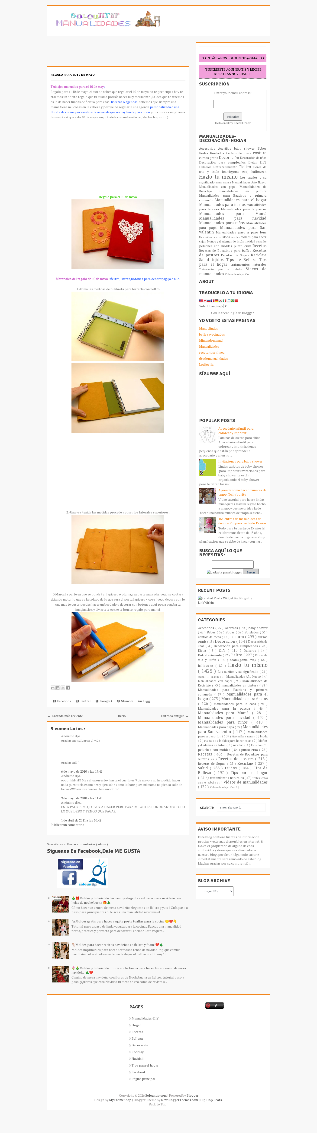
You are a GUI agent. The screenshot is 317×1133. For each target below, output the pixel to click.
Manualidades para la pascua (244, 209)
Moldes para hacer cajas (235, 741)
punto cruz (243, 246)
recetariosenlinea (211, 352)
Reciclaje (258, 255)
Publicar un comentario (67, 824)
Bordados (218, 153)
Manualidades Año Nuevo (249, 182)
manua (227, 182)
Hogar (136, 1025)
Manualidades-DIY (145, 1018)
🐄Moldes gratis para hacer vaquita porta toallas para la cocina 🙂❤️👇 (124, 921)
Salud (205, 259)
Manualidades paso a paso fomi (241, 232)
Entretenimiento (226, 167)
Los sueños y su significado (239, 671)
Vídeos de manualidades (245, 782)
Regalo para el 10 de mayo (73, 75)
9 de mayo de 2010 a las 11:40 (81, 798)
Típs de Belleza (242, 259)
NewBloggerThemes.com (180, 1100)
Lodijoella (206, 364)
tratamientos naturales (248, 264)
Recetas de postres (236, 758)
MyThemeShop (120, 1100)
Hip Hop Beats (211, 1100)
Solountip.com (156, 1095)
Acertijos (226, 148)
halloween (258, 171)
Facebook (63, 701)
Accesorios (208, 148)
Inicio (122, 716)
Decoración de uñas (253, 158)
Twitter (85, 701)
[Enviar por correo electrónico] (52, 688)
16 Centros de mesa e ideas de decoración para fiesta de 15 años (242, 520)
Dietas (254, 162)
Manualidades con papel (219, 187)
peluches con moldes (216, 246)
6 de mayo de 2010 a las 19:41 (81, 771)
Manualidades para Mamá (232, 213)
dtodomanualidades (213, 358)
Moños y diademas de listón (226, 241)
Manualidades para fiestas (222, 204)
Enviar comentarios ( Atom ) (87, 844)
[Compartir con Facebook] (68, 688)
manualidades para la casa (236, 704)
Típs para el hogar (145, 1065)
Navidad (137, 1058)
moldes (236, 237)
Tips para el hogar (249, 772)
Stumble (126, 701)
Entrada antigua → (175, 716)
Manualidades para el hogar (240, 199)
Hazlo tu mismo (219, 176)
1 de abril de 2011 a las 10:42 (81, 820)
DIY (263, 162)
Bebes (262, 148)
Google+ (105, 701)
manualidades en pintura (242, 191)
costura (259, 152)
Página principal (143, 1078)
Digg (146, 701)
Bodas (204, 153)
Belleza (137, 1038)
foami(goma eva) (236, 171)
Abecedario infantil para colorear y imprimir (235, 430)
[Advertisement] (84, 53)
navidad (250, 241)
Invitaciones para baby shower (240, 461)
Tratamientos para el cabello (222, 269)
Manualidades (209, 346)
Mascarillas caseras (210, 237)
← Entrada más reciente (65, 716)
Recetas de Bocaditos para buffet (225, 250)
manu (219, 182)
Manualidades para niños (222, 222)
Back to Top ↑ (159, 1104)
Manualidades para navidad (232, 218)
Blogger (248, 313)
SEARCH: (207, 808)
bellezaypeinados (212, 334)
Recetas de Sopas (236, 255)
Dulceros (206, 167)
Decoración (229, 157)
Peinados (261, 241)
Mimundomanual (211, 340)
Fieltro (246, 166)
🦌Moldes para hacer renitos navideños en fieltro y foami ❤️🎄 (117, 944)
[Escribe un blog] (57, 688)
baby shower (246, 148)
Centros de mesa (239, 153)
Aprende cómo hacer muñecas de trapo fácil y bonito (242, 492)
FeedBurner (242, 123)
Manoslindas (208, 328)
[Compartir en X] (63, 688)
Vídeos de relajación (237, 274)
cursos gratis (209, 157)
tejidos (219, 259)
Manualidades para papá (216, 727)
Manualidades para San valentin (232, 230)
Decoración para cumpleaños (223, 162)
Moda (226, 237)
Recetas (259, 245)
